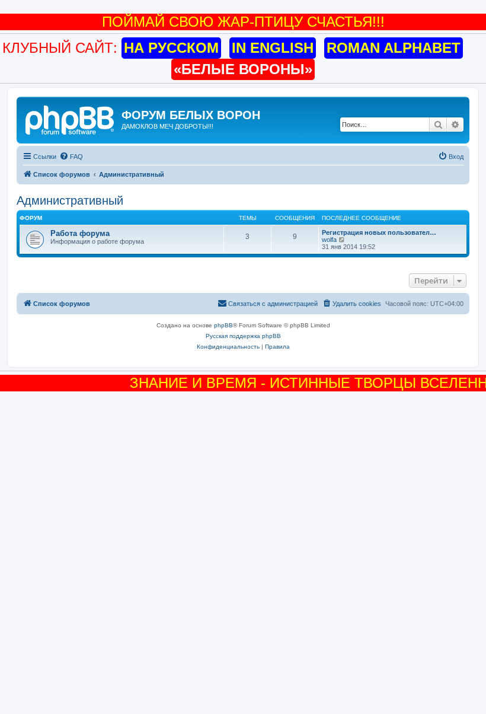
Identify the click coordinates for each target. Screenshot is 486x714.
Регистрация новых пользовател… (379, 232)
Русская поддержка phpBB (243, 336)
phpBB (223, 325)
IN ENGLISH (273, 48)
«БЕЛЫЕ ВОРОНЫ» (243, 69)
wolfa (329, 239)
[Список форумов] (71, 119)
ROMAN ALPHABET (394, 48)
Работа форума (80, 233)
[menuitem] (71, 156)
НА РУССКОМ (171, 48)
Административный (70, 200)
